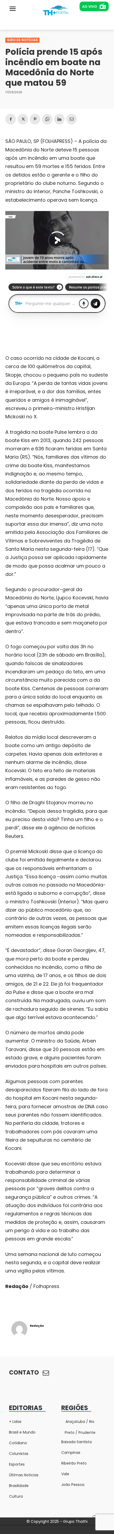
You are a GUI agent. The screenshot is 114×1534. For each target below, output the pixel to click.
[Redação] (19, 1329)
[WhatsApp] (47, 119)
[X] (22, 119)
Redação (37, 1326)
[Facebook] (10, 119)
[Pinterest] (35, 119)
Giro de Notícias (22, 40)
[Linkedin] (59, 119)
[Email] (71, 119)
